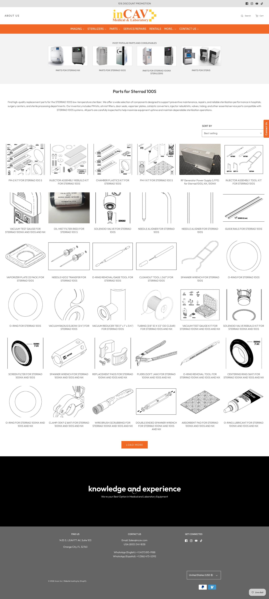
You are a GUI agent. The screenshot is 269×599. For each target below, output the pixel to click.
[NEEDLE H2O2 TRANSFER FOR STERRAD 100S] (69, 256)
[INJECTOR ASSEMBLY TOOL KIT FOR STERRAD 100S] (243, 159)
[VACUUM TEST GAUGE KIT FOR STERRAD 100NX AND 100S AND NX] (200, 304)
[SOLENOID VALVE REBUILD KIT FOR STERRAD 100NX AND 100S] (243, 304)
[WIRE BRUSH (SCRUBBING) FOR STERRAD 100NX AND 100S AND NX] (112, 401)
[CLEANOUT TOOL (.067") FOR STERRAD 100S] (156, 256)
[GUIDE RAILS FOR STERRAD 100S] (243, 207)
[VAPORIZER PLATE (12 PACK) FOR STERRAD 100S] (25, 256)
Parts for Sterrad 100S (112, 70)
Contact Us (266, 128)
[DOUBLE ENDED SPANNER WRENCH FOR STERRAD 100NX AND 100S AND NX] (156, 401)
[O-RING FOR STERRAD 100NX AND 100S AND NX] (25, 401)
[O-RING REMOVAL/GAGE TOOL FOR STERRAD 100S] (112, 256)
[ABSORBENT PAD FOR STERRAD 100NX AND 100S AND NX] (200, 401)
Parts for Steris (201, 70)
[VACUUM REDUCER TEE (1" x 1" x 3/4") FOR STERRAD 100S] (112, 304)
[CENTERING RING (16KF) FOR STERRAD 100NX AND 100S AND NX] (243, 353)
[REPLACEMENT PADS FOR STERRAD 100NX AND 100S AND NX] (112, 353)
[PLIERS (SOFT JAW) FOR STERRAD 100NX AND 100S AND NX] (156, 353)
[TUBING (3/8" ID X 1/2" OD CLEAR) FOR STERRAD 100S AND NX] (156, 304)
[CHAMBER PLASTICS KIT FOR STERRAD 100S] (112, 159)
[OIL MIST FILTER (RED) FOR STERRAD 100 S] (69, 207)
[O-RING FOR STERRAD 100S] (243, 256)
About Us (12, 15)
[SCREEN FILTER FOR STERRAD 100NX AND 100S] (25, 353)
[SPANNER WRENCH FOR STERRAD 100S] (200, 256)
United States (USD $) (201, 575)
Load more (134, 444)
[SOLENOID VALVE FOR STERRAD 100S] (112, 207)
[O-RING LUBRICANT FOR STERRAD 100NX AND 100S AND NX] (243, 401)
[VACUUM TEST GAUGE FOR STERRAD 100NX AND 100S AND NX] (25, 207)
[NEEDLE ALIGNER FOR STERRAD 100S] (156, 207)
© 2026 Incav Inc (55, 581)
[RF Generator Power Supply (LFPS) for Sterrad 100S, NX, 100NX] (200, 159)
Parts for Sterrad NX (68, 70)
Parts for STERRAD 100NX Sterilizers (157, 72)
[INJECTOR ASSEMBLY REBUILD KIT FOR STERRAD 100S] (69, 159)
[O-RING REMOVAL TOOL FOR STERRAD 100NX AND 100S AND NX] (200, 353)
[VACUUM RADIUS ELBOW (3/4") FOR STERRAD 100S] (69, 304)
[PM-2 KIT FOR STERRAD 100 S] (25, 159)
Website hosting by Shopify (75, 581)
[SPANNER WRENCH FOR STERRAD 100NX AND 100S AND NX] (69, 353)
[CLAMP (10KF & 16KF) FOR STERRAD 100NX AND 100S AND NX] (69, 401)
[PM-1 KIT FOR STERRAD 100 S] (156, 159)
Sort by (207, 126)
